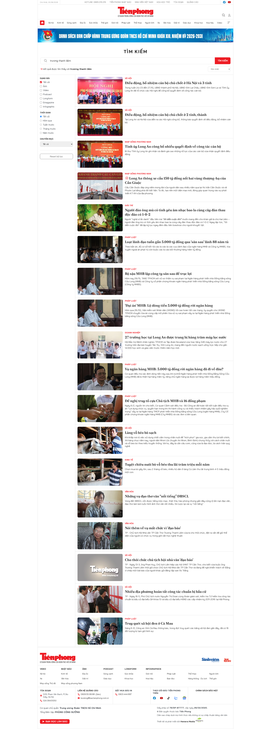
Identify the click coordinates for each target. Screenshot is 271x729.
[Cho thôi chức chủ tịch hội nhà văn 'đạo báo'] (100, 567)
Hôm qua (47, 120)
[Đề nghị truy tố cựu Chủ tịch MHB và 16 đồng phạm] (100, 408)
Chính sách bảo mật (207, 690)
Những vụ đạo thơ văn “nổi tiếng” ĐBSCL (157, 496)
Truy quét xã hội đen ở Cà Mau (149, 623)
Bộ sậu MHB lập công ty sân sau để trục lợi (158, 273)
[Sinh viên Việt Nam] (210, 660)
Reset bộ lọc (56, 156)
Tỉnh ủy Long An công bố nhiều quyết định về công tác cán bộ (173, 146)
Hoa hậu (210, 22)
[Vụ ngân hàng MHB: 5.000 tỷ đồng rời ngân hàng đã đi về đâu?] (100, 376)
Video (219, 22)
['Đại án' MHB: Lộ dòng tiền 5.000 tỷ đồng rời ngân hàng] (100, 313)
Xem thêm (229, 22)
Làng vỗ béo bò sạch (140, 432)
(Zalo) (98, 694)
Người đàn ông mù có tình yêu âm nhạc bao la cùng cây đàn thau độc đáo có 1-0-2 (175, 212)
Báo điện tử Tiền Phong (135, 12)
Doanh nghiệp (132, 332)
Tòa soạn (178, 2)
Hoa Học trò (163, 2)
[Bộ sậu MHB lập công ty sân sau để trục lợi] (100, 281)
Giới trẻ (115, 22)
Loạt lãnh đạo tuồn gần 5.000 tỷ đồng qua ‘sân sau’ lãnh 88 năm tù (177, 242)
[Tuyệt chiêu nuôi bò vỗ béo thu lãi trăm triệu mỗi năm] (100, 472)
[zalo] (177, 698)
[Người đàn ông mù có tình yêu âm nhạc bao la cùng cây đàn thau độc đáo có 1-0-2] (100, 217)
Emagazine (48, 102)
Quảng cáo (192, 2)
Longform (48, 98)
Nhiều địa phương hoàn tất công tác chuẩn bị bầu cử (165, 591)
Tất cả (46, 82)
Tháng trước (49, 128)
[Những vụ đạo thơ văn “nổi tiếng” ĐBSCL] (100, 503)
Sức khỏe (93, 22)
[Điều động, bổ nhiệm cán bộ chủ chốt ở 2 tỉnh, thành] (100, 122)
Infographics (153, 669)
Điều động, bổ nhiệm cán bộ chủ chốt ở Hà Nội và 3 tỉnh (168, 83)
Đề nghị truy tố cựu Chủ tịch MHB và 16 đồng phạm (165, 401)
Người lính (149, 22)
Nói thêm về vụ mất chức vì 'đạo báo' (153, 528)
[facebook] (224, 2)
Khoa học (198, 22)
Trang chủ (42, 22)
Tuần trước (48, 124)
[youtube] (229, 2)
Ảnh (45, 86)
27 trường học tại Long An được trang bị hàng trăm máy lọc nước (175, 337)
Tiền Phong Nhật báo (120, 2)
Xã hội (51, 22)
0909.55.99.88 (88, 694)
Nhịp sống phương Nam (138, 142)
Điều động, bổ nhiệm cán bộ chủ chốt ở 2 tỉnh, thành (166, 114)
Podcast (47, 94)
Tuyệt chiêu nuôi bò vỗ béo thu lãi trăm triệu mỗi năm (167, 464)
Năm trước (48, 132)
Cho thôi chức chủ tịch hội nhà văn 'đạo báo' (159, 560)
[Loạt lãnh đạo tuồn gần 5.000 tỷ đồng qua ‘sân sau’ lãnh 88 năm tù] (100, 249)
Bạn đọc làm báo (56, 721)
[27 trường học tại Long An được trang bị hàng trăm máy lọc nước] (100, 344)
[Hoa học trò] (227, 660)
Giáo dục (187, 22)
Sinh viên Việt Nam (144, 2)
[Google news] (185, 698)
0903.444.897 (125, 694)
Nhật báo (66, 669)
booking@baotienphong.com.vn (95, 698)
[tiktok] (170, 698)
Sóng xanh (72, 22)
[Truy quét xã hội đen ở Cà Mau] (100, 631)
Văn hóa (167, 22)
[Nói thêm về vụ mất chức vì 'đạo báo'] (100, 535)
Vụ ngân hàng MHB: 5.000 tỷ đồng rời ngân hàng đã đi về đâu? (174, 369)
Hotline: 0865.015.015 (95, 2)
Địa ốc (83, 22)
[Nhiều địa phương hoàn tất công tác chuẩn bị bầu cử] (100, 599)
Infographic (48, 106)
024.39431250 (49, 700)
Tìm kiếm (135, 51)
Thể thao (138, 22)
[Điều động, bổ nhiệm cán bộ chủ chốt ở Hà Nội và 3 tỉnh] (100, 90)
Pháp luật (126, 22)
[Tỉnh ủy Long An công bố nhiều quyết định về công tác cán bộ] (100, 154)
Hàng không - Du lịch (197, 678)
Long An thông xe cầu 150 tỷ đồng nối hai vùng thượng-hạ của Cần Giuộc (175, 180)
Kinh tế (60, 22)
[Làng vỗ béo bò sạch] (100, 440)
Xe (159, 22)
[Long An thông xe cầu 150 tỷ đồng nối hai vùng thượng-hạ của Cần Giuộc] (100, 186)
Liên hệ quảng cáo (88, 690)
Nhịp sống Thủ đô (48, 683)
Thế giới (104, 22)
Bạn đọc (171, 678)
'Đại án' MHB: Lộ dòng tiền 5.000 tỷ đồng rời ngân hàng (169, 305)
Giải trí (177, 22)
